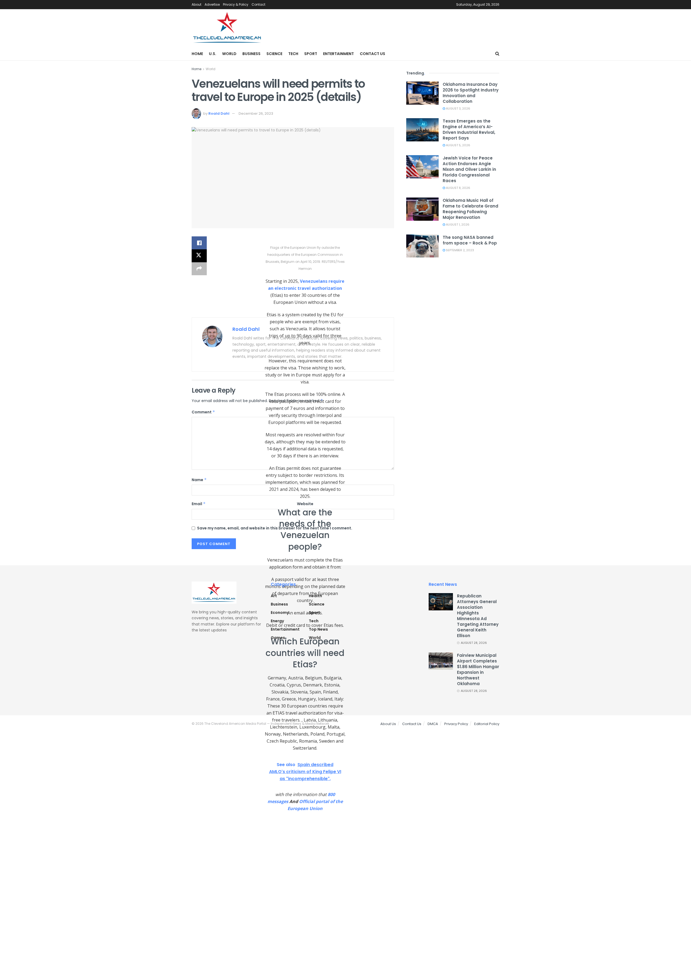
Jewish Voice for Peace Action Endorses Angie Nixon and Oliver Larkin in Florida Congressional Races (469, 169)
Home (197, 53)
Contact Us (372, 53)
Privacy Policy (456, 723)
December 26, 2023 (256, 113)
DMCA (433, 723)
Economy (280, 612)
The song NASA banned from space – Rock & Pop (470, 240)
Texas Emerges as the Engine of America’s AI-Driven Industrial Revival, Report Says (469, 129)
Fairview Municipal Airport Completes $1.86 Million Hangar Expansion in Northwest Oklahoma (478, 669)
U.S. (212, 53)
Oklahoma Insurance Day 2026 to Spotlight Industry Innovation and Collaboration (471, 92)
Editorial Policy (486, 723)
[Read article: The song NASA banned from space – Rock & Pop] (422, 246)
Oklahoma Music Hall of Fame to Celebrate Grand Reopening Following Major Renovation (470, 209)
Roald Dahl (218, 113)
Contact (258, 4)
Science (274, 53)
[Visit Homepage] (227, 28)
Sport (310, 53)
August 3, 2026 (457, 108)
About (196, 4)
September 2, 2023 (459, 250)
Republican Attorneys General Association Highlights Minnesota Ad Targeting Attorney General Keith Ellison (478, 615)
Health (315, 596)
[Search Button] (497, 53)
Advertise (212, 4)
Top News (318, 629)
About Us (388, 723)
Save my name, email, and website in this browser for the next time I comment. (274, 528)
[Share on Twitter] (199, 255)
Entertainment (338, 53)
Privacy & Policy (235, 4)
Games (278, 637)
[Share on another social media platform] (199, 268)
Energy (277, 621)
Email (199, 503)
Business (251, 53)
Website (305, 503)
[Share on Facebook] (199, 242)
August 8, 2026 (457, 188)
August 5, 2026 (457, 145)
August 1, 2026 (457, 224)
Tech (293, 53)
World (229, 53)
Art (274, 596)
